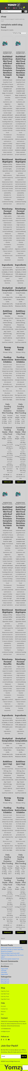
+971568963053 (6, 1028)
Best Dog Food (5, 981)
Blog (2, 1014)
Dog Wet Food (5, 999)
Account (3, 1006)
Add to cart (7, 482)
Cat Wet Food (5, 994)
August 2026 (4, 968)
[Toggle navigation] (26, 11)
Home (2, 19)
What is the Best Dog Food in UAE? (10, 953)
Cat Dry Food (5, 996)
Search (3, 938)
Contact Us (4, 1009)
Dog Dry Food (5, 991)
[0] (23, 8)
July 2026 (3, 970)
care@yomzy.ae (5, 1031)
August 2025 (4, 974)
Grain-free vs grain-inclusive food (10, 959)
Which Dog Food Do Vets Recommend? (11, 947)
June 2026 (4, 972)
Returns (3, 1011)
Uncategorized (5, 983)
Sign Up (24, 1056)
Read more (7, 932)
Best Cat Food (5, 979)
